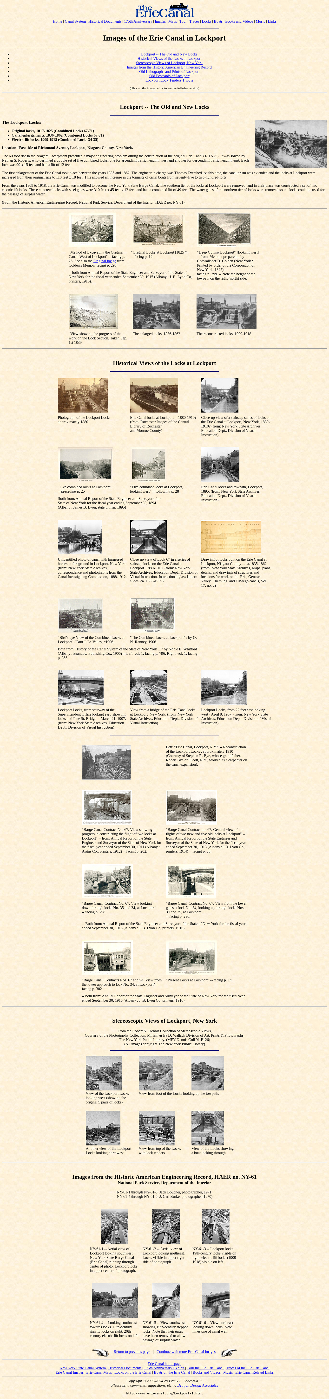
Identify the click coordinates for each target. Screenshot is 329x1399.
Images (161, 21)
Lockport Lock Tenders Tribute (169, 80)
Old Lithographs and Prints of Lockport (169, 71)
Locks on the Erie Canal (133, 1372)
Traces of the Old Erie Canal (248, 1368)
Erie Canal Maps (99, 1372)
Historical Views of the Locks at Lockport (169, 58)
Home (58, 21)
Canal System (76, 21)
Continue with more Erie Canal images (186, 1352)
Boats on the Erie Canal (172, 1372)
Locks (207, 21)
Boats (219, 21)
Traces (194, 21)
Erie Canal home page (164, 1364)
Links (272, 21)
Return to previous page (132, 1352)
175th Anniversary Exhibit (164, 1368)
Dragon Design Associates (197, 1385)
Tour (183, 21)
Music (261, 21)
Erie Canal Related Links (254, 1372)
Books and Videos (239, 21)
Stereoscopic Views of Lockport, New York (169, 63)
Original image (104, 261)
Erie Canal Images (70, 1372)
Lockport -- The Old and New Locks (169, 54)
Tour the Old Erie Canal (205, 1368)
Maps (173, 21)
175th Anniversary (138, 21)
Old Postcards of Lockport (169, 76)
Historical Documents (105, 21)
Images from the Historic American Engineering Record (169, 67)
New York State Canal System (83, 1368)
